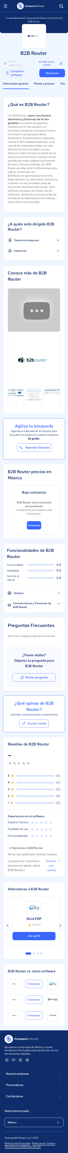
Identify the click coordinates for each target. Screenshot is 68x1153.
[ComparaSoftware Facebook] (20, 1060)
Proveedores (14, 1085)
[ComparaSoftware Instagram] (27, 1060)
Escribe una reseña (51, 865)
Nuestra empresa (17, 1074)
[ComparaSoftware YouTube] (13, 1060)
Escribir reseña (37, 723)
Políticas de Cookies (43, 1143)
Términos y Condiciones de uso (23, 1146)
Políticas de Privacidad (17, 1143)
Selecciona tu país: (17, 1111)
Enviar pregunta (36, 677)
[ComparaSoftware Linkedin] (7, 1060)
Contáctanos (14, 1096)
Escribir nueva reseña (46, 63)
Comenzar (34, 525)
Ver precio (52, 73)
